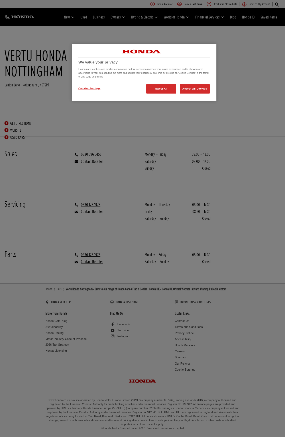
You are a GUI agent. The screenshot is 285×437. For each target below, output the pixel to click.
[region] (144, 72)
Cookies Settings (89, 88)
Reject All (161, 88)
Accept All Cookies (194, 88)
